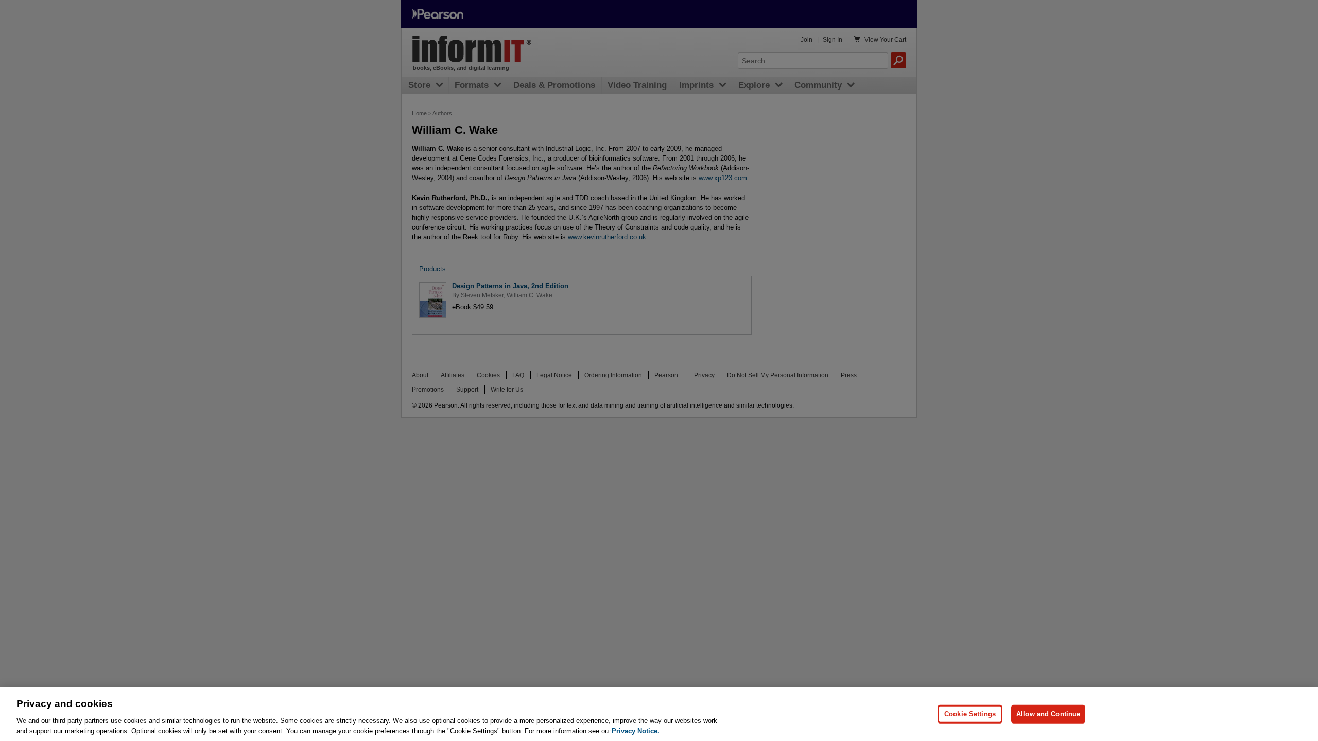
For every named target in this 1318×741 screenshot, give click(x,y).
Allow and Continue (1048, 714)
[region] (659, 714)
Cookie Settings (970, 714)
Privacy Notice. (636, 730)
